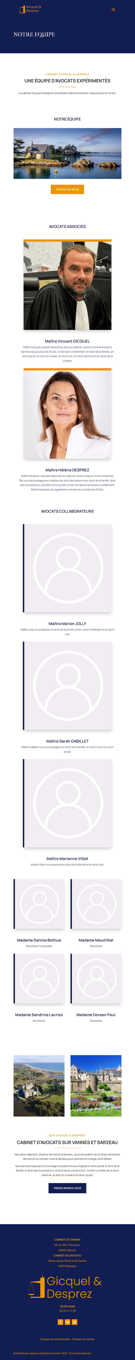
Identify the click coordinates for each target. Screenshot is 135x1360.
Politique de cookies (83, 1339)
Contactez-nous (67, 189)
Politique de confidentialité (55, 1339)
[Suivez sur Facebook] (60, 1322)
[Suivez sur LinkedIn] (67, 1322)
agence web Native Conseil (45, 1353)
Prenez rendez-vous (67, 1188)
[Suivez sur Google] (74, 1322)
